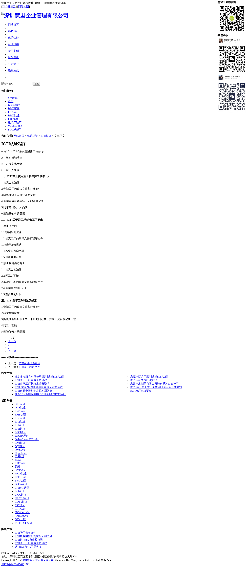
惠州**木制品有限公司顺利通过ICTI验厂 (154, 383)
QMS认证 (20, 449)
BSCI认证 (13, 115)
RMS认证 (20, 414)
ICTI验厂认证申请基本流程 (31, 380)
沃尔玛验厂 (15, 104)
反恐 (17, 466)
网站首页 (13, 24)
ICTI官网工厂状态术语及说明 (32, 383)
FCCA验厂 (14, 129)
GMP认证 (20, 470)
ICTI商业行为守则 (29, 363)
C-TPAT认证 (22, 487)
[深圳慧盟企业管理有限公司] (35, 15)
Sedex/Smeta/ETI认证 (27, 439)
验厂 (10, 101)
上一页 (12, 341)
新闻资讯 (13, 57)
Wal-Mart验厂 (16, 126)
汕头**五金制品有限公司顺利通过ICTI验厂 (40, 394)
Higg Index (21, 453)
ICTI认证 (46, 135)
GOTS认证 (21, 501)
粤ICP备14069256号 (12, 564)
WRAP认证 (21, 435)
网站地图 (23, 6)
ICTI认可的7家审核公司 (144, 380)
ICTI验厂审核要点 (141, 390)
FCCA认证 (21, 484)
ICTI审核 (13, 119)
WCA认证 (21, 473)
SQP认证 (20, 446)
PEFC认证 (21, 477)
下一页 (12, 350)
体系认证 (13, 37)
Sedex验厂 (14, 97)
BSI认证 (19, 491)
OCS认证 (20, 407)
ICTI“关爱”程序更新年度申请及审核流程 (39, 387)
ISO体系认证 (22, 512)
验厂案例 (13, 50)
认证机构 (13, 44)
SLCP (18, 459)
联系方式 (13, 70)
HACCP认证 (22, 498)
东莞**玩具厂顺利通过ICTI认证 (149, 376)
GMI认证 (20, 442)
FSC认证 (20, 505)
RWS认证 (20, 411)
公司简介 (13, 63)
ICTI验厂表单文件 (25, 532)
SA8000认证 (22, 515)
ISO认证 (13, 112)
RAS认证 (20, 421)
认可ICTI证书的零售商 (28, 546)
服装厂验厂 (15, 122)
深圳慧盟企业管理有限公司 (38, 560)
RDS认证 (20, 418)
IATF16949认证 (24, 522)
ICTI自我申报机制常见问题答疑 (33, 390)
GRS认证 (20, 404)
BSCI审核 (13, 108)
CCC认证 (20, 508)
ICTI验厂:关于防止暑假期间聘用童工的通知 (156, 387)
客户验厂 (13, 31)
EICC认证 (20, 494)
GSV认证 (20, 519)
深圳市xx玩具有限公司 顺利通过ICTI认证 (39, 376)
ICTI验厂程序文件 (29, 366)
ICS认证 (19, 425)
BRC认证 (20, 480)
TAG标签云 (9, 6)
